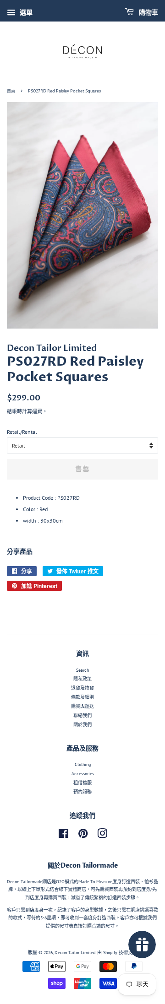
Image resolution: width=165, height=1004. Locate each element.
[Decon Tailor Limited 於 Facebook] (63, 836)
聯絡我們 (82, 715)
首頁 (11, 91)
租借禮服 (82, 783)
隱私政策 (82, 679)
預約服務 (82, 792)
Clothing (83, 764)
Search (82, 670)
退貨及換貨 (82, 688)
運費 (37, 411)
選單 (25, 12)
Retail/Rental (22, 431)
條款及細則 (82, 697)
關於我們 (82, 725)
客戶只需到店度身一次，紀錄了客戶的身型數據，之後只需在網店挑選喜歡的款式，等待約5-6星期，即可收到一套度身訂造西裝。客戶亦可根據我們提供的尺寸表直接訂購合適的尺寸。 (82, 918)
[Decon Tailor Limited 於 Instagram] (102, 836)
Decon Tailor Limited (75, 952)
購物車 (148, 12)
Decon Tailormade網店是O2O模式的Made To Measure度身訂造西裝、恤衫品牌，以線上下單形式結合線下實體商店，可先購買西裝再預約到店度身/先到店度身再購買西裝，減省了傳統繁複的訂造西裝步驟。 (82, 890)
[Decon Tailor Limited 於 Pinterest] (83, 836)
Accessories (83, 774)
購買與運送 (82, 706)
